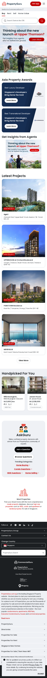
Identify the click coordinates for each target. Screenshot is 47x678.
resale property (12, 504)
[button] (23, 360)
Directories (5, 629)
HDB (21, 506)
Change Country (8, 541)
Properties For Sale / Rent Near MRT (16, 651)
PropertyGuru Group (9, 531)
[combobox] (22, 20)
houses (23, 614)
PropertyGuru (7, 624)
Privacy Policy (34, 665)
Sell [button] (14, 13)
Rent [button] (9, 13)
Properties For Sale (9, 635)
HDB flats (31, 611)
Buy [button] (3, 13)
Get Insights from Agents (23, 154)
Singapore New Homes (10, 646)
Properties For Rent (9, 640)
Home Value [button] (23, 13)
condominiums (12, 611)
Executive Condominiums (10, 614)
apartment (36, 506)
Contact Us (6, 535)
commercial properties (37, 614)
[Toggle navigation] (44, 3)
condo (26, 506)
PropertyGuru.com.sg (9, 594)
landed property (15, 509)
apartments (23, 611)
